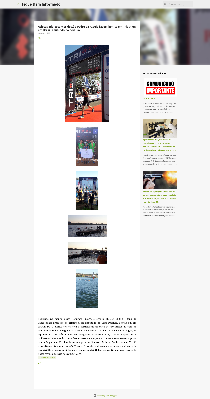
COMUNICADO (149, 99)
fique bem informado (47, 357)
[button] (39, 38)
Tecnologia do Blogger (106, 396)
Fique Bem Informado (41, 4)
